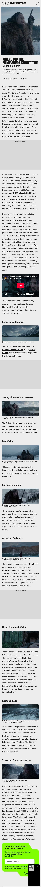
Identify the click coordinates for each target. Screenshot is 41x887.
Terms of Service (14, 868)
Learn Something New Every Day (16, 847)
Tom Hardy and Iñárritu (25, 121)
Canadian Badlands (10, 570)
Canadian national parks (12, 350)
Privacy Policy (26, 868)
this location (19, 346)
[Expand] (30, 866)
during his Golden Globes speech (16, 267)
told (21, 248)
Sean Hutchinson (11, 78)
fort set (23, 470)
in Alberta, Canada (24, 304)
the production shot (18, 739)
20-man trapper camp (23, 686)
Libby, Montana (17, 742)
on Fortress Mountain (24, 517)
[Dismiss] (37, 866)
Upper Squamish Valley (22, 661)
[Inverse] (18, 3)
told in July (11, 811)
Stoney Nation (30, 432)
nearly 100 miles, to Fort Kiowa (22, 193)
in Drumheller (32, 564)
